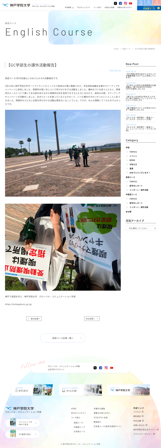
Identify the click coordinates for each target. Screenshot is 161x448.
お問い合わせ (139, 425)
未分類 (128, 211)
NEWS (132, 160)
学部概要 (68, 7)
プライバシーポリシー (142, 434)
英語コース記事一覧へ (63, 337)
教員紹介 (97, 422)
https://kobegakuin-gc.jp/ (18, 304)
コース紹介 (97, 7)
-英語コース (78, 422)
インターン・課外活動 (139, 190)
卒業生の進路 (109, 7)
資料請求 (137, 416)
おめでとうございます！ (140, 172)
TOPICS (133, 152)
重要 (131, 168)
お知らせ (133, 164)
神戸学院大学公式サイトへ (144, 429)
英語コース (130, 177)
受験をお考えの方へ (124, 7)
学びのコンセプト (83, 7)
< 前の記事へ (34, 318)
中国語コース (131, 194)
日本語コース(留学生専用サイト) (108, 426)
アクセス (137, 411)
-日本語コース (79, 431)
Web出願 (137, 420)
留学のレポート (136, 185)
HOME (73, 408)
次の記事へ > (92, 318)
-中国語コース (79, 427)
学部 (128, 147)
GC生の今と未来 (101, 417)
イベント (133, 156)
